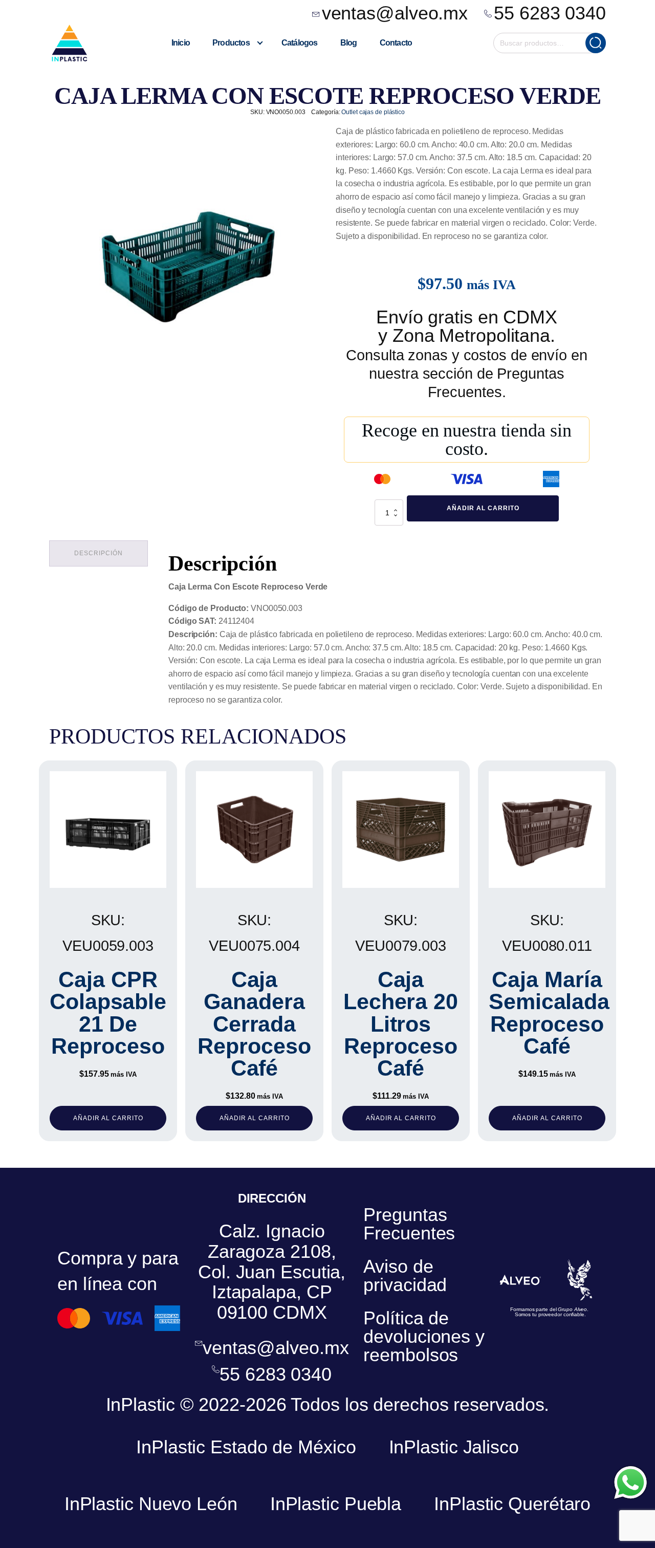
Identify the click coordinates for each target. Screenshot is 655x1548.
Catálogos (299, 42)
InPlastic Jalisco (454, 1446)
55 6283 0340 (550, 13)
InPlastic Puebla (335, 1503)
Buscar (595, 43)
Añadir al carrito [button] (108, 1118)
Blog (348, 42)
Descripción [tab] (98, 553)
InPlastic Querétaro (512, 1503)
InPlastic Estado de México (246, 1446)
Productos (231, 42)
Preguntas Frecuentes (409, 1224)
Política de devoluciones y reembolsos (424, 1336)
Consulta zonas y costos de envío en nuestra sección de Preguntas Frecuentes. (466, 373)
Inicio (180, 42)
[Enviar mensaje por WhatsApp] (630, 1482)
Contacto (396, 42)
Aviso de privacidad (405, 1275)
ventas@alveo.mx (395, 13)
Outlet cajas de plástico (373, 112)
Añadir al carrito (483, 508)
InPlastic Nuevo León (150, 1503)
